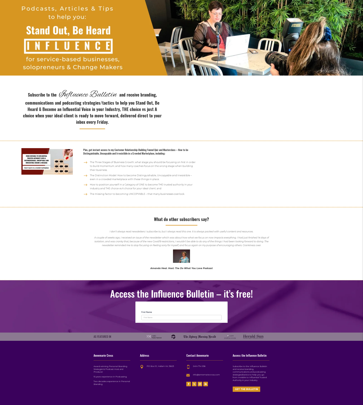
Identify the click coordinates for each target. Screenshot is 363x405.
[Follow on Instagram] (200, 384)
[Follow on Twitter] (194, 384)
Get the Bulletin (246, 389)
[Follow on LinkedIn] (205, 384)
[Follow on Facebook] (188, 384)
